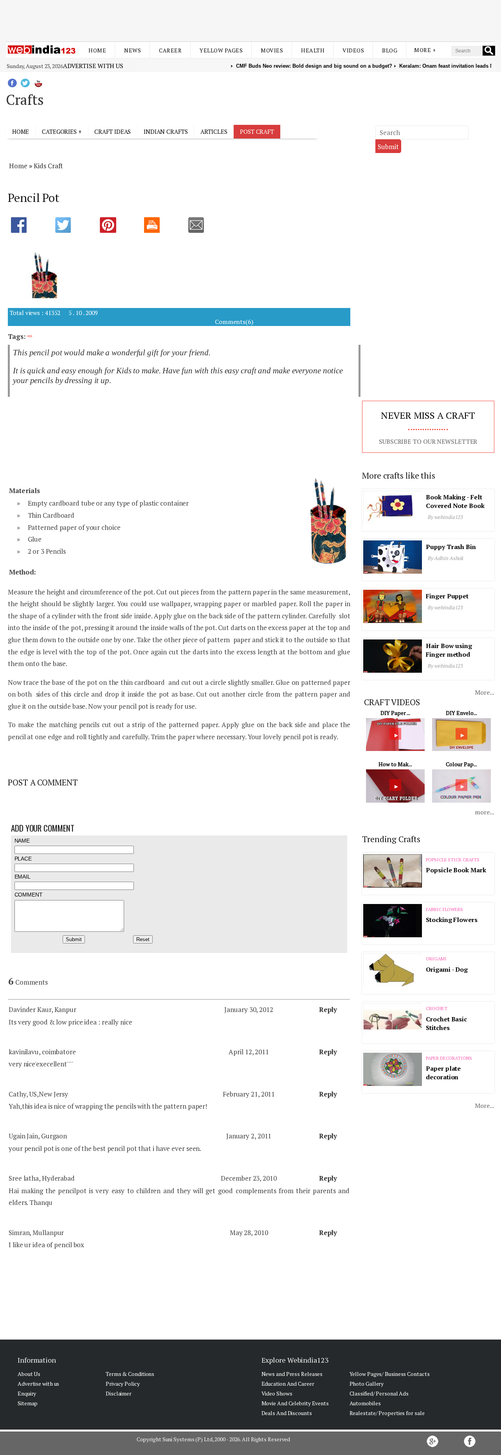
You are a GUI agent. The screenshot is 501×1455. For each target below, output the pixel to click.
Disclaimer (119, 1393)
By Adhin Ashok (445, 558)
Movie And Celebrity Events (295, 1403)
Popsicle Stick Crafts (452, 860)
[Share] (26, 226)
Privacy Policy (123, 1383)
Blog (389, 50)
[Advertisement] (250, 18)
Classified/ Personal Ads (379, 1393)
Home (97, 50)
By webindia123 (445, 516)
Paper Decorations (449, 1058)
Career (170, 50)
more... (484, 812)
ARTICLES (213, 131)
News (132, 50)
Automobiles (365, 1403)
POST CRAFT (257, 131)
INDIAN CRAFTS (166, 131)
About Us (29, 1374)
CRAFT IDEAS (112, 131)
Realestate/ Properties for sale (387, 1413)
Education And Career (287, 1383)
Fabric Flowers (444, 909)
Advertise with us (93, 65)
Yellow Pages (221, 50)
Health (312, 50)
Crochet (436, 1008)
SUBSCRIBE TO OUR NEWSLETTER (428, 441)
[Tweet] (71, 226)
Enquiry (27, 1393)
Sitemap (28, 1403)
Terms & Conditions (130, 1374)
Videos (353, 50)
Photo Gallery (367, 1383)
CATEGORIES (59, 131)
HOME (20, 131)
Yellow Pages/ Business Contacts (390, 1374)
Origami (436, 959)
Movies (272, 50)
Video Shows (276, 1393)
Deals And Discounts (286, 1413)
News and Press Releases (292, 1374)
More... (484, 692)
